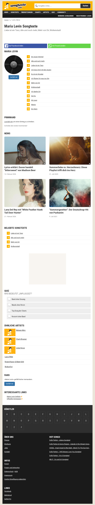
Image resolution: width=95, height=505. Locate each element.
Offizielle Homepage (14, 399)
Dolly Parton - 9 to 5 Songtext (59, 456)
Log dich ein (8, 122)
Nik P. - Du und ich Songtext (58, 459)
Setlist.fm (7, 499)
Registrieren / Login (83, 16)
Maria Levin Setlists (14, 396)
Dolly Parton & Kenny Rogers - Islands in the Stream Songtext (70, 444)
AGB (16, 471)
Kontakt (7, 452)
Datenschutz (8, 471)
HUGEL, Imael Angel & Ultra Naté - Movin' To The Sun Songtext (70, 448)
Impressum (8, 475)
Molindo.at (8, 495)
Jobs (6, 448)
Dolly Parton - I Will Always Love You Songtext (65, 452)
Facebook (7, 491)
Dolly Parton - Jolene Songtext (59, 440)
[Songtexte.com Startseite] (16, 6)
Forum (6, 464)
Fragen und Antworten (12, 468)
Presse (6, 440)
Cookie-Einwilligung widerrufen (15, 479)
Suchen (85, 6)
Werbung (7, 444)
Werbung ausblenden (65, 16)
